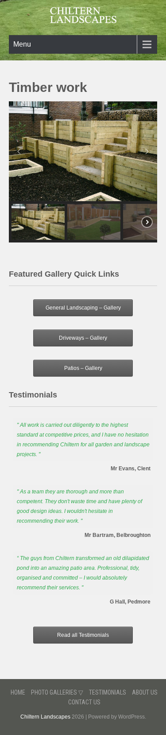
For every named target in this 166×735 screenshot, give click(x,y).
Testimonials (107, 692)
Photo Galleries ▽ (57, 692)
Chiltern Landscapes (45, 717)
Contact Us (84, 702)
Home (18, 692)
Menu (22, 44)
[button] (19, 151)
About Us (145, 692)
